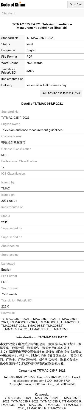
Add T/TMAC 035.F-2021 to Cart (61, 93)
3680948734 (62, 380)
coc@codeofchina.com (28, 380)
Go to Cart (76, 4)
